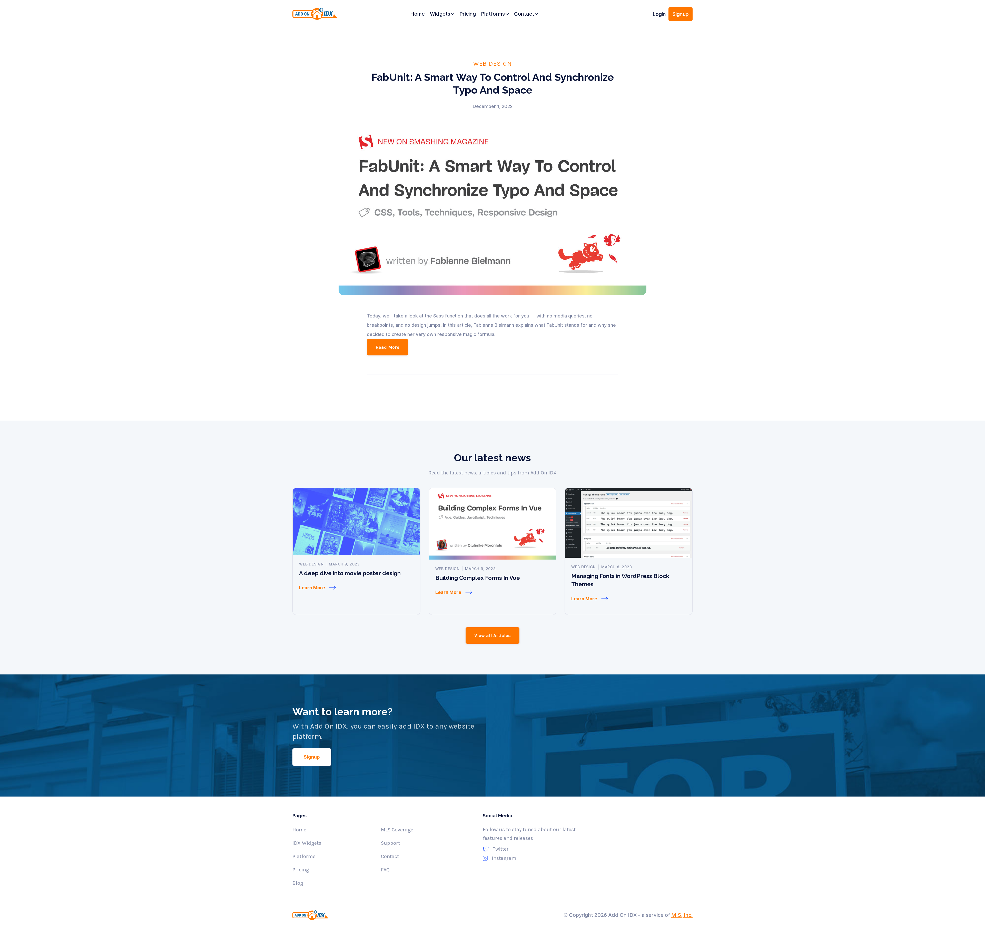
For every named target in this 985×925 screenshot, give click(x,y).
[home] (323, 16)
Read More (387, 347)
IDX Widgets (306, 843)
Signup (680, 14)
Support (390, 843)
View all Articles (492, 635)
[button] (442, 14)
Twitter (501, 849)
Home (299, 830)
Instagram (504, 858)
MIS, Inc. (682, 915)
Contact (390, 856)
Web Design (492, 63)
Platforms (304, 856)
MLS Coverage (397, 830)
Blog (297, 883)
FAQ (385, 870)
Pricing (300, 870)
